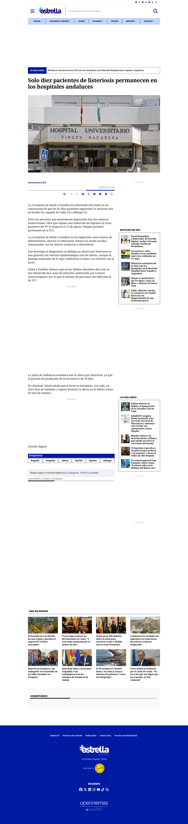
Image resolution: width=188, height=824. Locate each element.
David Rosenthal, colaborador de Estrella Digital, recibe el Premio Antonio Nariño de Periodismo (144, 241)
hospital (50, 460)
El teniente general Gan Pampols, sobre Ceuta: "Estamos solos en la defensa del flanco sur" (143, 464)
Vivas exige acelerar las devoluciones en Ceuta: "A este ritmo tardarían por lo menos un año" (76, 640)
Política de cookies (72, 736)
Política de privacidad (126, 736)
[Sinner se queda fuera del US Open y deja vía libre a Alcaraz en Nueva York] (125, 281)
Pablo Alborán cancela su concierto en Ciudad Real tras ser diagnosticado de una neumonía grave (143, 295)
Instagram (73, 472)
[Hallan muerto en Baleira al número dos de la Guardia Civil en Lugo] (125, 406)
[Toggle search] (155, 11)
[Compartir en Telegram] (100, 194)
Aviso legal (105, 736)
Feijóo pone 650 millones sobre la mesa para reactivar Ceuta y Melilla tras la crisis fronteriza (109, 640)
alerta (65, 460)
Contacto (54, 736)
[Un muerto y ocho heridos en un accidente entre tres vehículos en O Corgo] (125, 254)
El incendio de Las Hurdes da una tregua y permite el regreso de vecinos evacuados (42, 640)
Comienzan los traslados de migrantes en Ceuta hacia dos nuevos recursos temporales (144, 640)
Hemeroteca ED (37, 182)
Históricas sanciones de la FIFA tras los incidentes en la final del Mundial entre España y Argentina (96, 70)
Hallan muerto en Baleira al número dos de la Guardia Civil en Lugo (143, 407)
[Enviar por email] (71, 194)
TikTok (83, 472)
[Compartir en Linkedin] (106, 194)
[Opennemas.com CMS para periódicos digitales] (94, 806)
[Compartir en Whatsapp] (112, 194)
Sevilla (78, 460)
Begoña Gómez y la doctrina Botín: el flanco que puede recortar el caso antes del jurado (144, 439)
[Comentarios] (65, 194)
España (35, 460)
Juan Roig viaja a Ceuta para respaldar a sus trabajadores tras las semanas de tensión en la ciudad (77, 674)
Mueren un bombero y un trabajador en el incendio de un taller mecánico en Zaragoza (43, 673)
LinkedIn (93, 472)
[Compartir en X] (89, 194)
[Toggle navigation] (32, 11)
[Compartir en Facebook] (83, 194)
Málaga (107, 460)
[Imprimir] (77, 194)
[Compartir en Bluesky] (94, 194)
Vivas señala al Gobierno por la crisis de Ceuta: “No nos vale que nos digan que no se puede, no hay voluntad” (144, 674)
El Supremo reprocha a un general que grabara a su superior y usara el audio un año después (143, 451)
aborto (93, 460)
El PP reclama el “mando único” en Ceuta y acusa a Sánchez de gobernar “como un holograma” (110, 673)
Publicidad (90, 736)
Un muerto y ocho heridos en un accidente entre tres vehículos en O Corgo (144, 255)
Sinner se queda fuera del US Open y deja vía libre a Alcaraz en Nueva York (144, 282)
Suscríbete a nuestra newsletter (45, 479)
